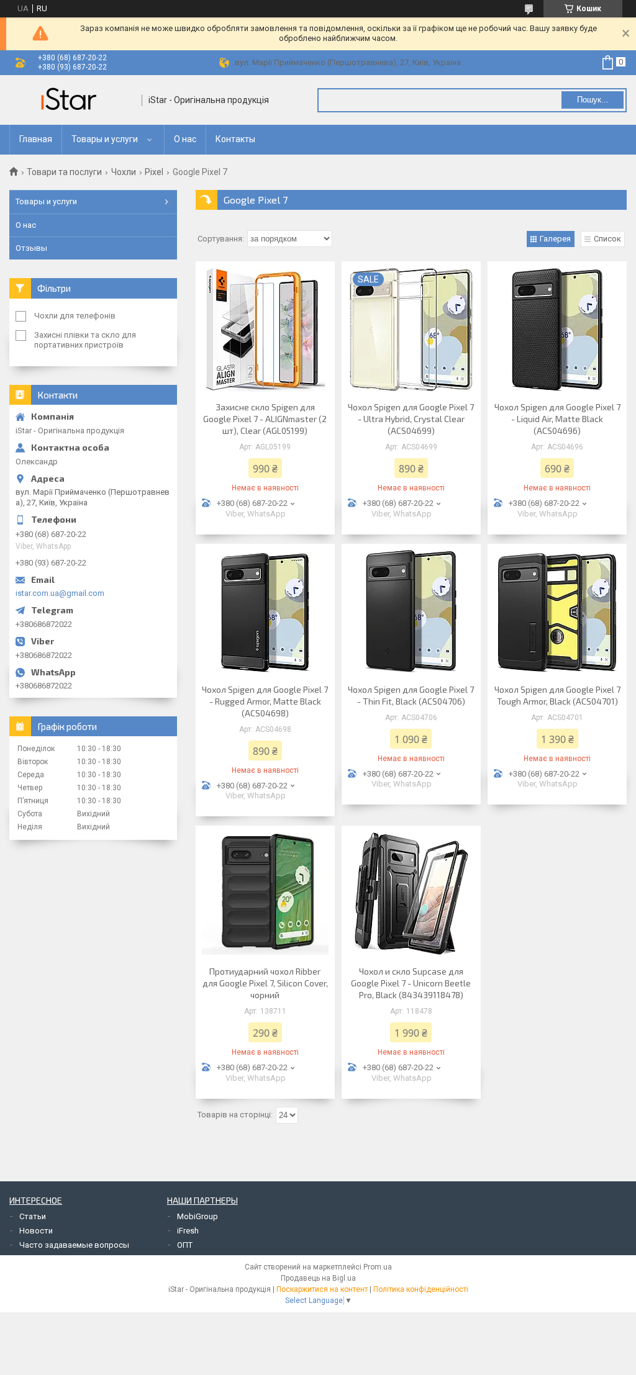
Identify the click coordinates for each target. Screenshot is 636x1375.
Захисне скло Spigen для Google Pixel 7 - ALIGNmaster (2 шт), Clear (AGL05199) (265, 419)
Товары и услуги (104, 139)
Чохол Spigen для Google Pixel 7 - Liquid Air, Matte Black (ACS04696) (557, 419)
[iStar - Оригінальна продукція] (71, 100)
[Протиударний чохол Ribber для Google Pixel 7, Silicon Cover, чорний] (265, 894)
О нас (185, 139)
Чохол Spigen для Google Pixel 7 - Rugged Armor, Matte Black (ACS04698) (265, 701)
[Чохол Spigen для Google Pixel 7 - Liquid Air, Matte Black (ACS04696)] (557, 330)
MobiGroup (197, 1216)
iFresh (188, 1230)
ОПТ (185, 1245)
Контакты (235, 139)
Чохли (123, 172)
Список (607, 238)
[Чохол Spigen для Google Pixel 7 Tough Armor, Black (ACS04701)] (557, 612)
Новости (36, 1230)
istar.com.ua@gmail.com (60, 593)
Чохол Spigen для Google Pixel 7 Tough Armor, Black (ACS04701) (557, 695)
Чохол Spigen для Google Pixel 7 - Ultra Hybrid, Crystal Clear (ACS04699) (411, 419)
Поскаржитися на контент (322, 1289)
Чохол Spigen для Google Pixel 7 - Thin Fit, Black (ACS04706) (411, 695)
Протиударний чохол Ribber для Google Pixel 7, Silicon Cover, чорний (265, 983)
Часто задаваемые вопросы (74, 1245)
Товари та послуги (64, 172)
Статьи (32, 1216)
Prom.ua (377, 1267)
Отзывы (31, 248)
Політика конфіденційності (420, 1289)
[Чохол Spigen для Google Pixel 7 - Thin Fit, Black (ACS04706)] (411, 612)
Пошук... (593, 99)
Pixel (154, 172)
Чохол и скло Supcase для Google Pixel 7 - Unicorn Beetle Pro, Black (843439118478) (411, 983)
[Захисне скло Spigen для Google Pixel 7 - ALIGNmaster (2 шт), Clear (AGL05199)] (265, 330)
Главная (35, 139)
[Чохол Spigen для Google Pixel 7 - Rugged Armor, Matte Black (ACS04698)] (265, 612)
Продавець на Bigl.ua (318, 1278)
